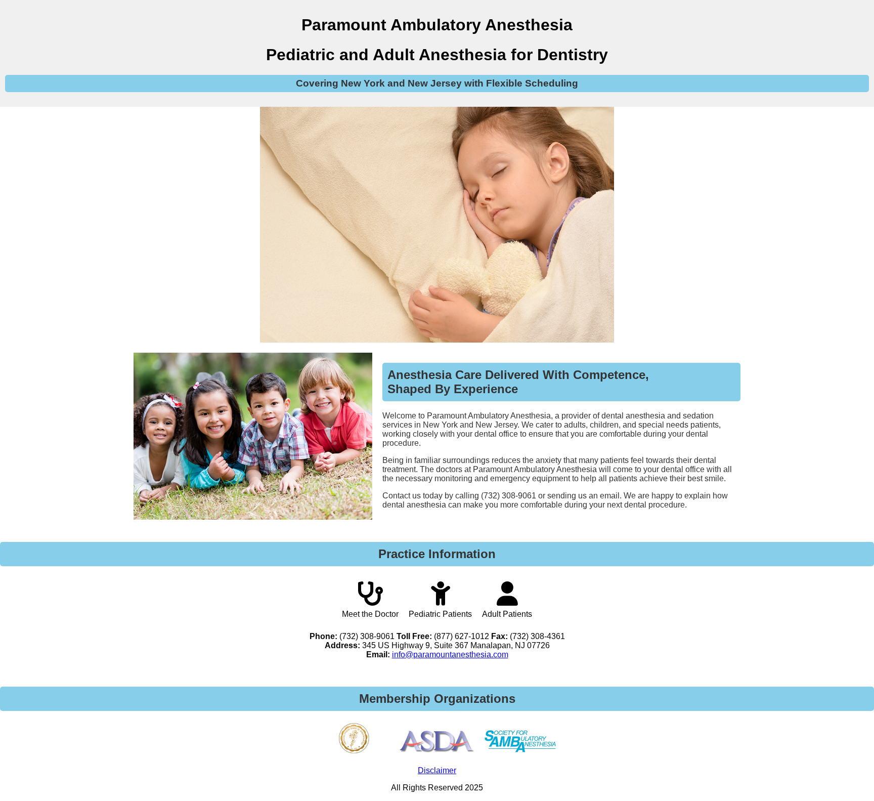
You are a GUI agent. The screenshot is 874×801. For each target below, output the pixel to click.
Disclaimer (437, 770)
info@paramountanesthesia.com (450, 654)
